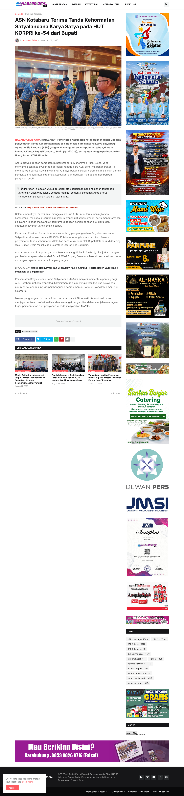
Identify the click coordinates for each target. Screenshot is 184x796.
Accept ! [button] (13, 788)
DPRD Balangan (138, 639)
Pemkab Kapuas (138, 668)
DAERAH (76, 4)
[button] (166, 4)
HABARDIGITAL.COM (27, 139)
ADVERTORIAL (92, 4)
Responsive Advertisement (68, 321)
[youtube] (153, 777)
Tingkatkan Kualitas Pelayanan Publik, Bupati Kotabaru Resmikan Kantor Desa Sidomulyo (104, 377)
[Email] (67, 339)
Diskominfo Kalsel (139, 654)
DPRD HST (159, 639)
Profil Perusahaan (161, 791)
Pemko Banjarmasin (140, 678)
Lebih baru (22, 393)
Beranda (19, 14)
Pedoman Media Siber (138, 791)
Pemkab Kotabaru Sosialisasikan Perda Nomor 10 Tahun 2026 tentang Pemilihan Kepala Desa (68, 377)
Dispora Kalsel (136, 659)
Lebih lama (115, 393)
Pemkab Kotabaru (33, 14)
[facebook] (141, 777)
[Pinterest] (61, 339)
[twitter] (147, 777)
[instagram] (160, 777)
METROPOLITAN (111, 4)
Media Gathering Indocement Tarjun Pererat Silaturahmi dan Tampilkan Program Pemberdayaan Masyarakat (30, 379)
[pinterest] (166, 777)
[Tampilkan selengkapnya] (72, 339)
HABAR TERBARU (60, 4)
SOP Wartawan (118, 791)
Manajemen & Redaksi (96, 791)
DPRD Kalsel (136, 644)
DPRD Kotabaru (137, 649)
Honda (156, 659)
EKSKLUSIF (130, 4)
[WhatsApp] (56, 339)
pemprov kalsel (138, 683)
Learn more (27, 782)
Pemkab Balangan (139, 663)
